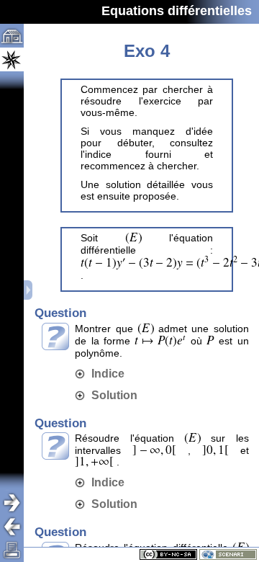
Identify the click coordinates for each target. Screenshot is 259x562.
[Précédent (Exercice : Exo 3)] (17, 526)
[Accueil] (12, 36)
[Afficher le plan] (29, 290)
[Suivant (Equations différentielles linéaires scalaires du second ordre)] (17, 502)
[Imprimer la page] (12, 550)
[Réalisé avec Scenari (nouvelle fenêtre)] (228, 554)
